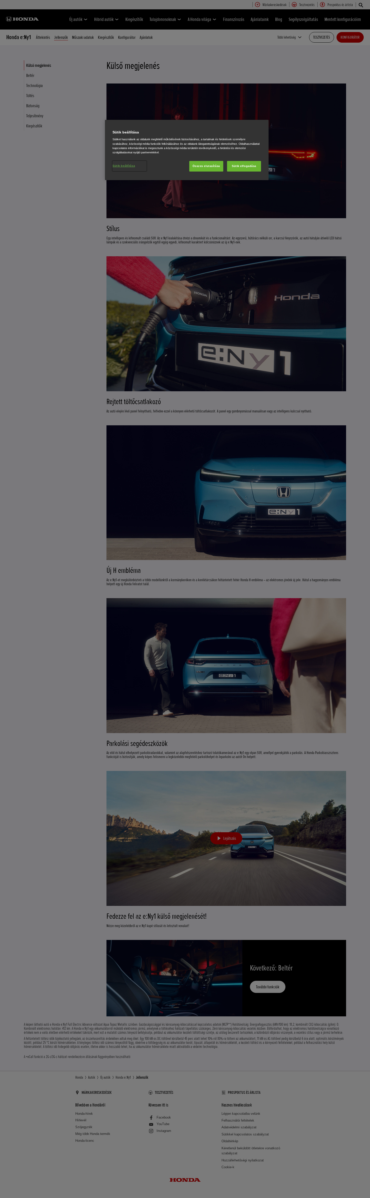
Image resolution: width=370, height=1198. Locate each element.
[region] (187, 150)
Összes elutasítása (206, 166)
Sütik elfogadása (244, 166)
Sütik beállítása (124, 165)
